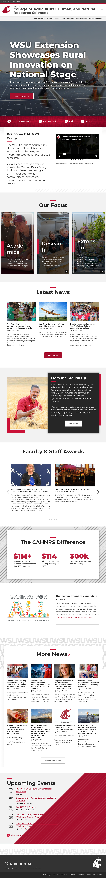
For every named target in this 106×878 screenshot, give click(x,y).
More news (53, 355)
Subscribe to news (53, 760)
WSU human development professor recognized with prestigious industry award (29, 490)
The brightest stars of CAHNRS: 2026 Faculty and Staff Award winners (74, 490)
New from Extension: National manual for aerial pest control (51, 325)
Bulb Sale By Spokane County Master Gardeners (34, 790)
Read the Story (20, 96)
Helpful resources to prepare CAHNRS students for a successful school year (82, 326)
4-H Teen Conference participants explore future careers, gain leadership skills (19, 326)
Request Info (50, 121)
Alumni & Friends (95, 19)
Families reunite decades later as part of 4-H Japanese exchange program (88, 684)
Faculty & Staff (81, 19)
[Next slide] (97, 492)
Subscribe (73, 423)
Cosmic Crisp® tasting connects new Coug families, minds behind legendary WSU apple (16, 684)
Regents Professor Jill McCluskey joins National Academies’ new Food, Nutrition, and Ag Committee (63, 685)
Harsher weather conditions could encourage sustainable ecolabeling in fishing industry (40, 685)
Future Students (53, 19)
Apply (88, 121)
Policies (81, 875)
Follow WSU (97, 875)
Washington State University (13, 1)
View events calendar (21, 835)
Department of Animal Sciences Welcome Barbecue (36, 799)
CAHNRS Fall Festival (26, 807)
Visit (71, 121)
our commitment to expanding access (74, 617)
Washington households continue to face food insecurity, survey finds (64, 727)
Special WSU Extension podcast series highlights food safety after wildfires (17, 728)
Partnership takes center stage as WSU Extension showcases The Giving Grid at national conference (87, 729)
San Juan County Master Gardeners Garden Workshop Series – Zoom (37, 815)
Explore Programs (21, 121)
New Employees (68, 19)
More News (51, 654)
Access (72, 875)
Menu (102, 10)
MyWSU (88, 875)
